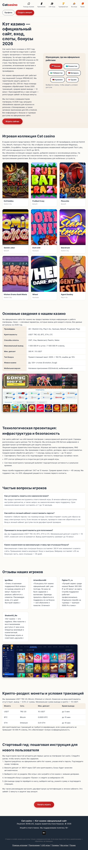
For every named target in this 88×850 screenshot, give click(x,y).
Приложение (41, 4)
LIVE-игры (52, 4)
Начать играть (44, 804)
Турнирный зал (63, 4)
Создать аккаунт (25, 12)
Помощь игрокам (28, 4)
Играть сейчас (12, 121)
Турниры (55, 845)
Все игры (74, 4)
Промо (82, 4)
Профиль (8, 12)
